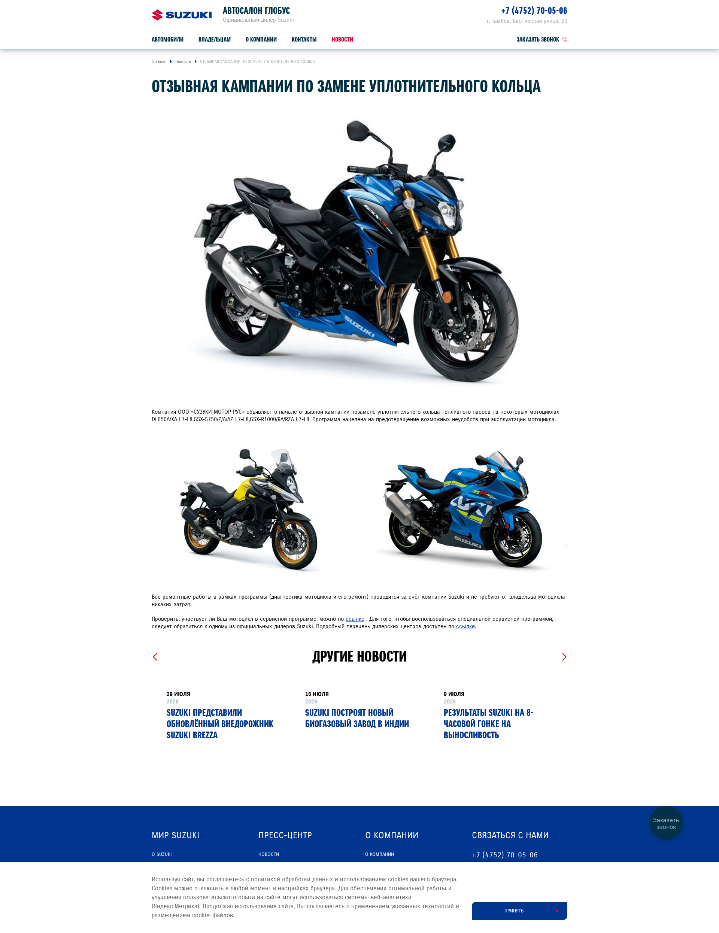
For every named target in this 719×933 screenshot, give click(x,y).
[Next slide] (564, 657)
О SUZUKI (162, 854)
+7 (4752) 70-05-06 (534, 10)
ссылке (355, 619)
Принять (514, 911)
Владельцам (214, 39)
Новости (342, 39)
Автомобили (167, 39)
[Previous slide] (155, 657)
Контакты (304, 39)
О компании (261, 39)
